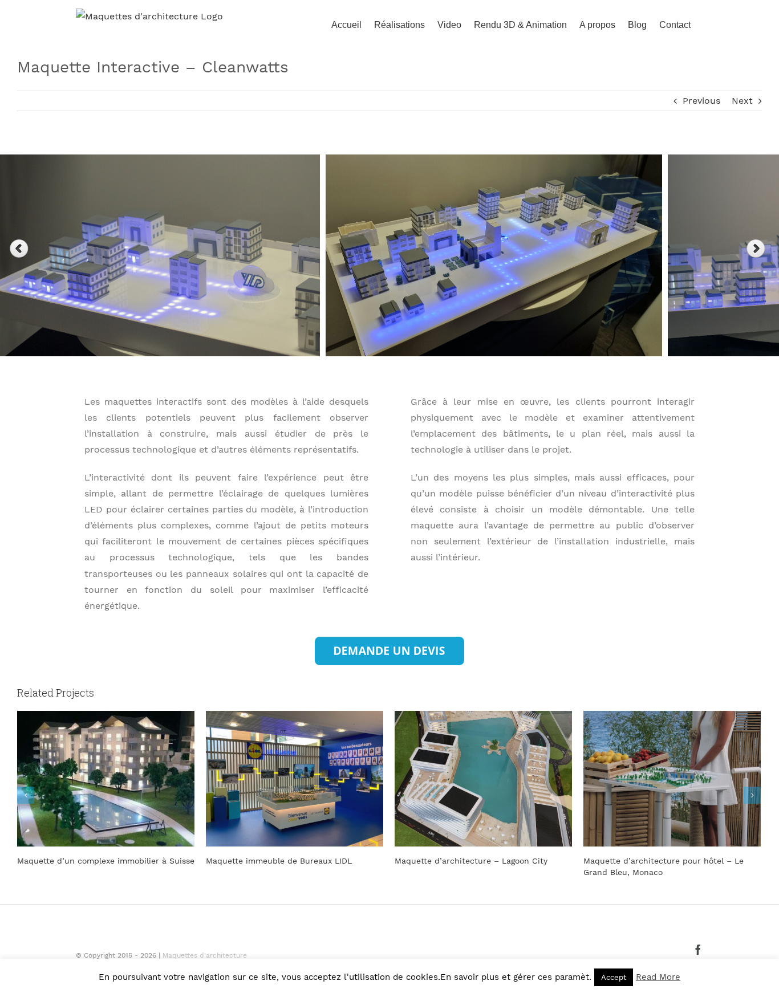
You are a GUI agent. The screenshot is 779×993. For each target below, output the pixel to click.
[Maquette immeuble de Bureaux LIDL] (105, 777)
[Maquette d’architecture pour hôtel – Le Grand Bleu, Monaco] (483, 777)
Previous (701, 100)
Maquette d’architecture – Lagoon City (282, 860)
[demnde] (389, 641)
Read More (658, 977)
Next (742, 100)
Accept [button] (613, 977)
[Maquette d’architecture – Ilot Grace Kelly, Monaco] (672, 777)
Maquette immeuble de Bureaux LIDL (90, 860)
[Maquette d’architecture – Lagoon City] (294, 777)
